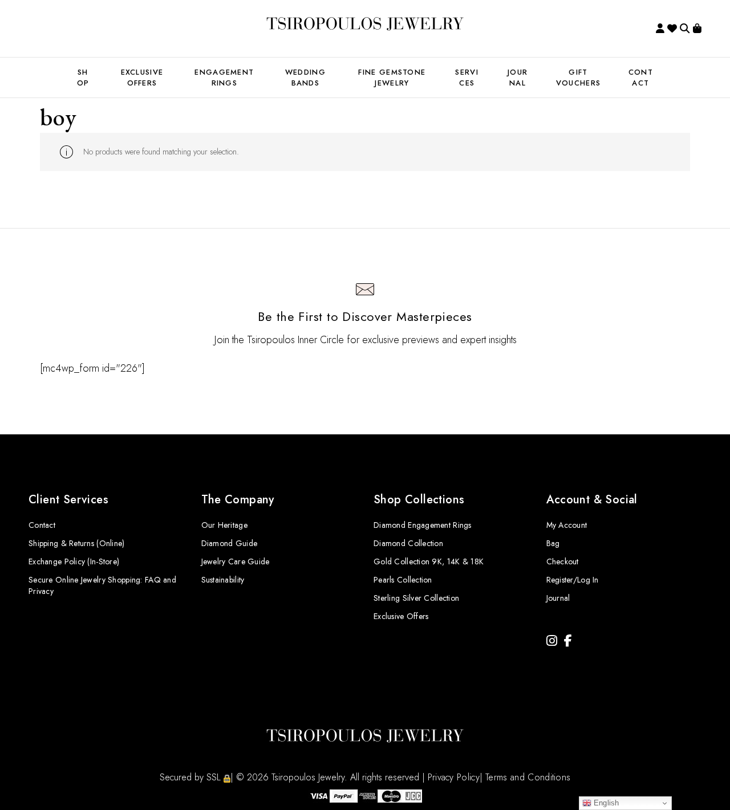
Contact (42, 525)
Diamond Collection (408, 543)
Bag (553, 543)
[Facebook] (568, 641)
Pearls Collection (403, 579)
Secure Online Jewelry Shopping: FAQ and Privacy (102, 585)
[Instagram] (551, 641)
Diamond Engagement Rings (423, 525)
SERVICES (466, 77)
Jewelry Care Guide (235, 561)
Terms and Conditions (527, 777)
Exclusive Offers (401, 616)
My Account (566, 525)
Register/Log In (572, 579)
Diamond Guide (229, 543)
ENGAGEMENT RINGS (224, 77)
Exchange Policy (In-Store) (74, 561)
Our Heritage (224, 525)
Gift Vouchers (578, 77)
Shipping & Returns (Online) (77, 543)
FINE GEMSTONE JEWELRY (391, 77)
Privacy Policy (454, 777)
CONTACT (640, 77)
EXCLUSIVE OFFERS (142, 77)
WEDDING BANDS (305, 77)
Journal (518, 77)
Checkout (562, 561)
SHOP (83, 77)
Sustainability (223, 579)
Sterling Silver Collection (416, 598)
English (605, 803)
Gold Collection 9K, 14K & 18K (429, 561)
